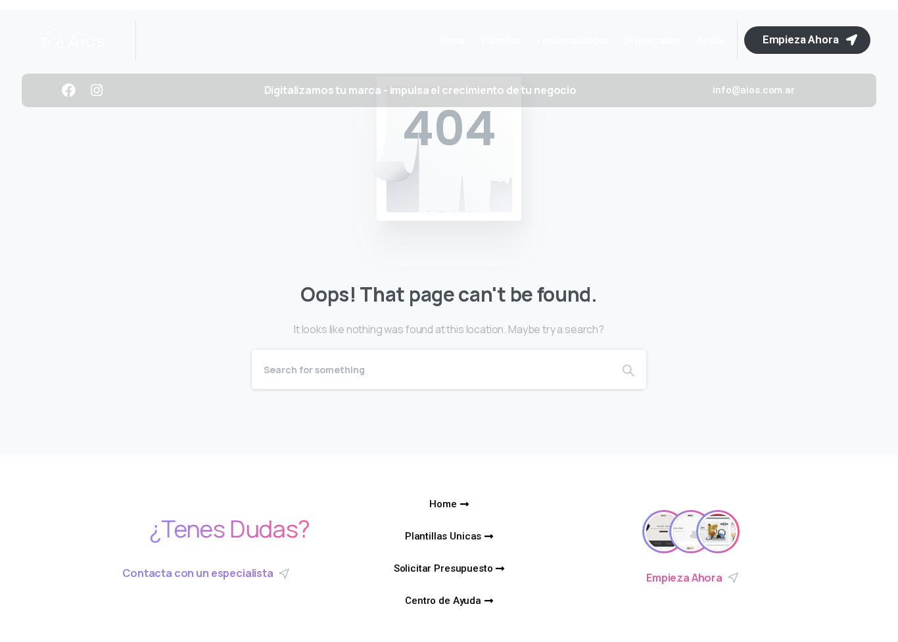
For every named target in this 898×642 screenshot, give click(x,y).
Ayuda (710, 40)
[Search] (628, 369)
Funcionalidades (573, 40)
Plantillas (500, 40)
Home (452, 40)
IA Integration (653, 40)
